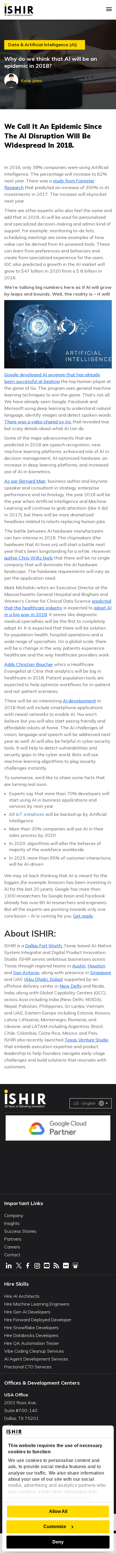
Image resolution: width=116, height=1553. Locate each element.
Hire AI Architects (21, 1296)
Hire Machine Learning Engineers (36, 1304)
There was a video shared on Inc (38, 421)
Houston (96, 966)
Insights (12, 1223)
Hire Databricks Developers (31, 1335)
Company (13, 1215)
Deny (58, 1542)
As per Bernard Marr (25, 481)
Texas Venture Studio (86, 1040)
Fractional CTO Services (28, 1366)
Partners (12, 1239)
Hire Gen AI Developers (27, 1312)
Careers (12, 1247)
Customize (54, 1526)
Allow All (58, 1511)
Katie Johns (31, 80)
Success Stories (20, 1231)
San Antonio (26, 972)
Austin (79, 966)
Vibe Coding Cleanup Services (34, 1351)
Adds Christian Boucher (28, 664)
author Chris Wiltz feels (28, 558)
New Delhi (71, 986)
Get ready (83, 916)
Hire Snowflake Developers (31, 1327)
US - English (84, 1103)
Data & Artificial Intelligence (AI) (42, 44)
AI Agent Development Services (36, 1359)
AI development (79, 701)
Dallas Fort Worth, (44, 945)
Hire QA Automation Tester (31, 1343)
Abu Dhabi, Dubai (43, 979)
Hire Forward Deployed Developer (37, 1319)
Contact (12, 1254)
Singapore (100, 972)
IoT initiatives (30, 814)
